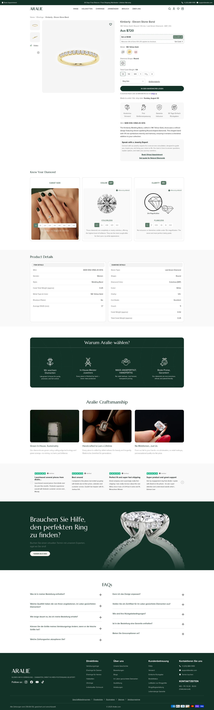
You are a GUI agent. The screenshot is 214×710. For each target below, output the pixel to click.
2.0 (45, 225)
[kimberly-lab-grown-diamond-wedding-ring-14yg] (110, 25)
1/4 (123, 74)
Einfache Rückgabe (155, 674)
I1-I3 (170, 225)
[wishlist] (178, 8)
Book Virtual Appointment (152, 154)
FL (147, 225)
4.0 (64, 225)
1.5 (40, 225)
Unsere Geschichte (120, 666)
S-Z (117, 225)
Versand (151, 670)
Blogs (115, 674)
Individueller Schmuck (94, 687)
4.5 (69, 225)
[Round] (122, 63)
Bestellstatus (153, 678)
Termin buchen (40, 553)
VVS (156, 225)
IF (151, 225)
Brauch (125, 8)
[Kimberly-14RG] (136, 52)
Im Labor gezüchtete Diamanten (125, 678)
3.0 (55, 225)
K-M (107, 225)
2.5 (50, 225)
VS (161, 225)
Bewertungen (118, 670)
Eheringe (40, 17)
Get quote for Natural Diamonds (152, 158)
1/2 (129, 74)
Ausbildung (117, 683)
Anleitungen (118, 687)
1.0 (36, 225)
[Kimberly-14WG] (123, 52)
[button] (75, 8)
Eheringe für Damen (94, 670)
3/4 (135, 74)
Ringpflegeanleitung (156, 687)
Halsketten (90, 678)
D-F (97, 225)
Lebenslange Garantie (156, 691)
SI (165, 225)
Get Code (178, 42)
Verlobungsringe (92, 666)
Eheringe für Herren (93, 674)
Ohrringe (89, 683)
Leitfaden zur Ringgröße (157, 683)
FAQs (150, 666)
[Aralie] (51, 8)
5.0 (74, 225)
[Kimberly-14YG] (129, 52)
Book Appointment (10, 2)
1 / (146, 74)
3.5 (60, 225)
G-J (102, 225)
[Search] (169, 8)
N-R (112, 225)
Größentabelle (154, 81)
